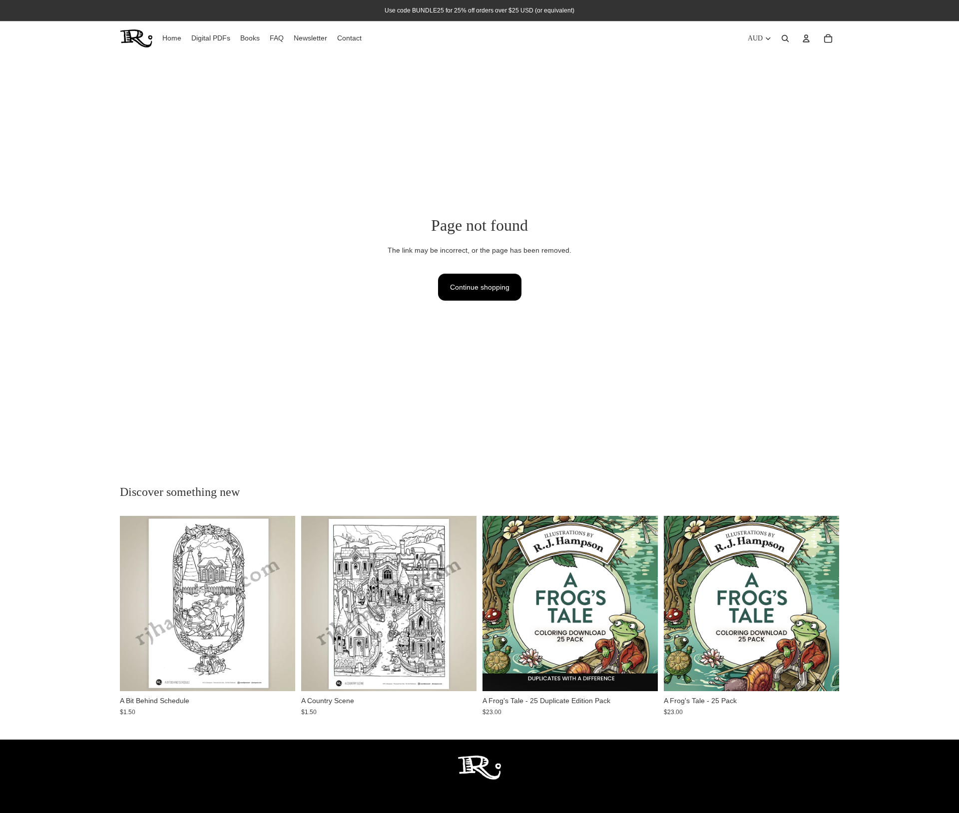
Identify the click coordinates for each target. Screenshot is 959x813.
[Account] (806, 38)
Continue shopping (479, 287)
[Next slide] (643, 604)
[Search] (785, 38)
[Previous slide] (497, 604)
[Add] (280, 676)
